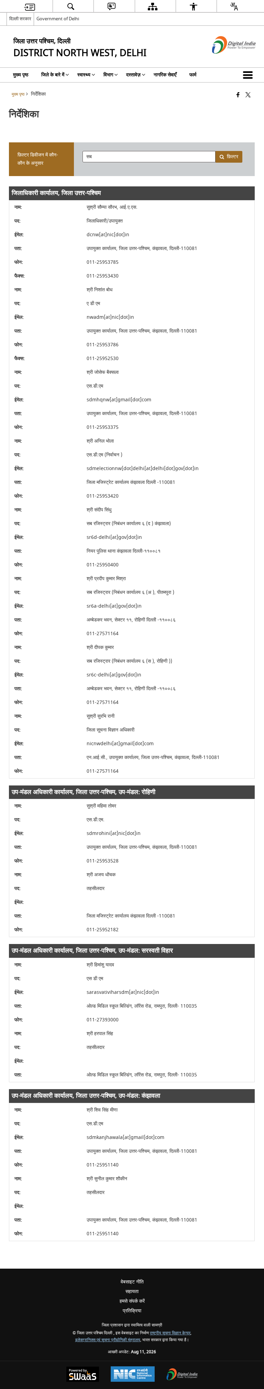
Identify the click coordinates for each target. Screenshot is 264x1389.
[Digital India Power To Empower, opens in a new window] (182, 1375)
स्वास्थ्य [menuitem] (83, 74)
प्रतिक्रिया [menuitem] (132, 1310)
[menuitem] (29, 6)
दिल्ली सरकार (20, 18)
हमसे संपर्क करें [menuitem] (132, 1301)
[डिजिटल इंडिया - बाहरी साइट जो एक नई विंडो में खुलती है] (225, 59)
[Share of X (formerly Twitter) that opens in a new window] (248, 95)
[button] (249, 75)
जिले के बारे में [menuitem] (52, 74)
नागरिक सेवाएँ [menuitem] (165, 74)
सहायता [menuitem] (132, 1291)
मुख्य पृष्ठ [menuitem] (20, 74)
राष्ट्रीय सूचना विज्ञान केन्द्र (170, 1333)
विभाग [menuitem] (108, 74)
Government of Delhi (57, 18)
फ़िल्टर (232, 156)
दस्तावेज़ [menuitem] (133, 74)
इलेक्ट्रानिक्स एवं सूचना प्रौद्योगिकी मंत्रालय (107, 1340)
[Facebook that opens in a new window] (238, 95)
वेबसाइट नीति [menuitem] (132, 1281)
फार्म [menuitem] (192, 74)
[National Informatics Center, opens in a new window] (133, 1375)
